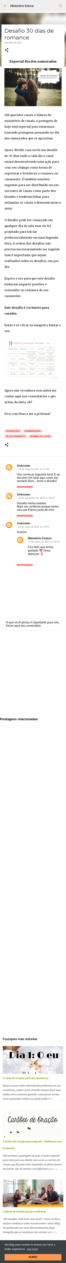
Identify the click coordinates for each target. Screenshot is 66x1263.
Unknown (23, 465)
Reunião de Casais (40, 436)
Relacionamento (16, 436)
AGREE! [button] (33, 1257)
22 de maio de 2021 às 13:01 (33, 526)
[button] (6, 50)
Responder (25, 486)
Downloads (13, 431)
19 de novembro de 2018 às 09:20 (36, 498)
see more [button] (32, 1248)
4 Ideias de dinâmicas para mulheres (24, 1211)
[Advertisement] (33, 677)
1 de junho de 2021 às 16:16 (44, 541)
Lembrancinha (32, 431)
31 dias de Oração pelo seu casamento (26, 1078)
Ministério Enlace (22, 5)
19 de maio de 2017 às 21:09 (33, 469)
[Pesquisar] (61, 5)
